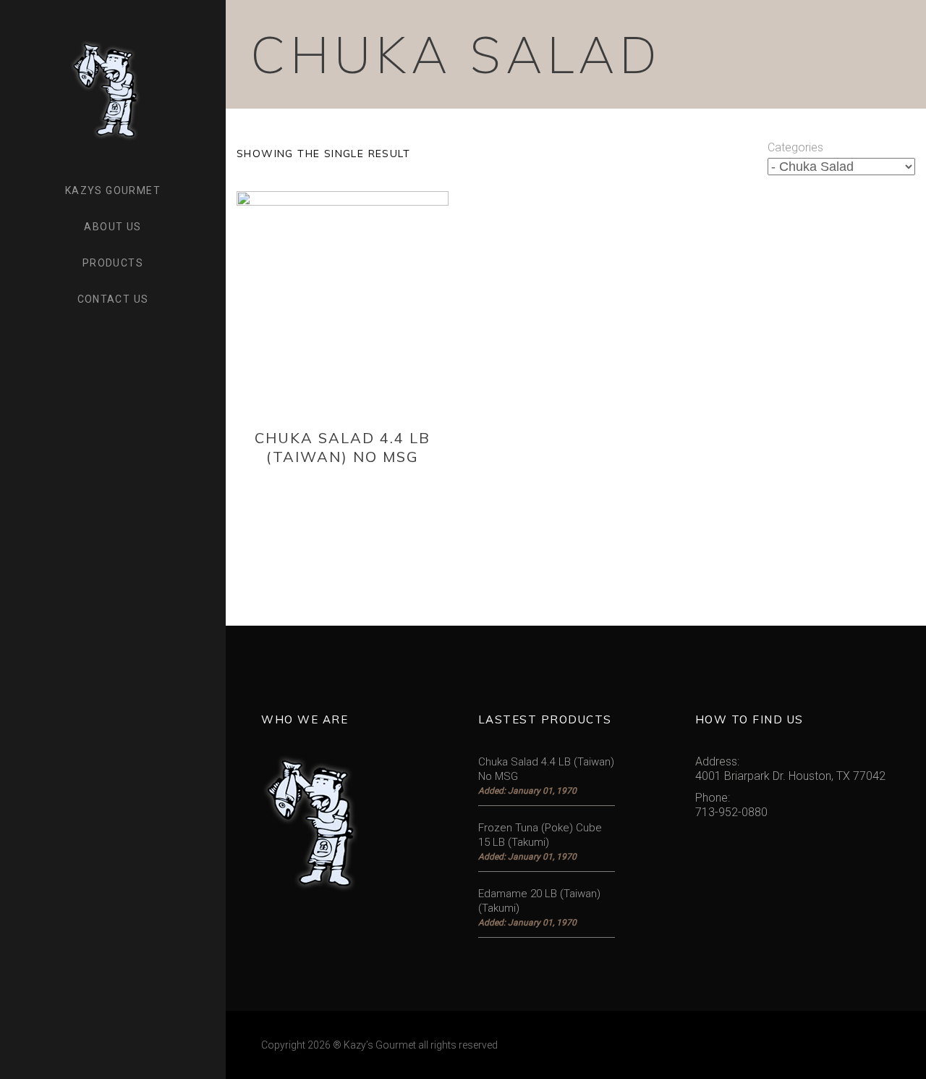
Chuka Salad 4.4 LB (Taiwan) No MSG (342, 447)
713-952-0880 (731, 812)
